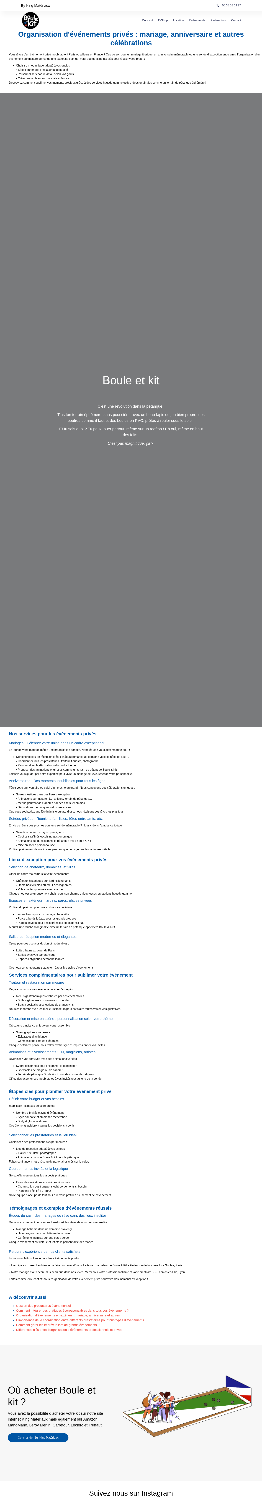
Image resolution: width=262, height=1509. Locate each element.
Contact (236, 20)
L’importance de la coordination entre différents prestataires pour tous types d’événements (80, 1320)
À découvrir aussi (27, 1297)
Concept (147, 20)
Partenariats (218, 20)
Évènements (197, 20)
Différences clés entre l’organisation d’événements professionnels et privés (69, 1330)
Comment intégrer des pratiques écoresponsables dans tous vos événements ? (72, 1310)
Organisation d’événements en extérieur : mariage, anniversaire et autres (68, 1315)
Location (178, 20)
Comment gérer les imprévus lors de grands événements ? (57, 1325)
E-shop (163, 20)
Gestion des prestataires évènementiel (43, 1306)
